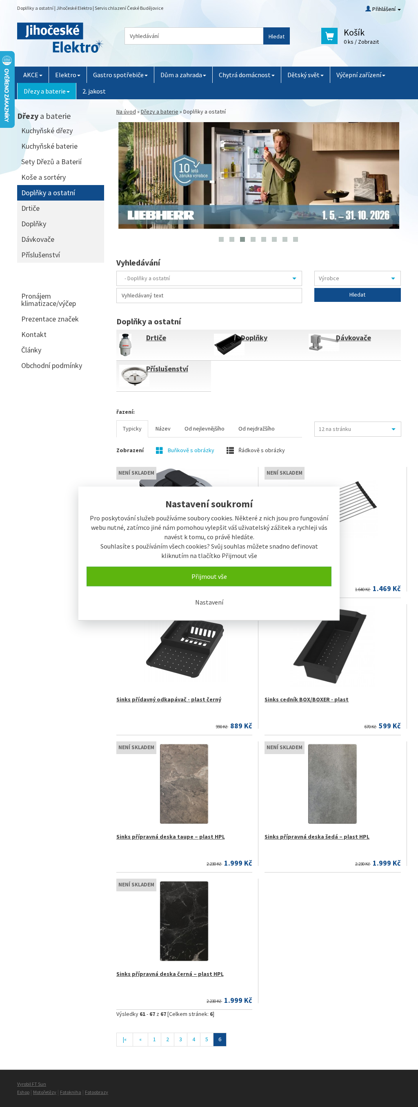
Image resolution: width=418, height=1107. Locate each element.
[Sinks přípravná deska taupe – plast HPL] (184, 783)
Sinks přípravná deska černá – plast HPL (170, 974)
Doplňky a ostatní (48, 192)
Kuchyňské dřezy (47, 130)
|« (125, 1039)
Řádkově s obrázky (261, 450)
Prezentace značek (50, 319)
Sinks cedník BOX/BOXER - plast (307, 699)
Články (31, 350)
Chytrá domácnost (245, 75)
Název (163, 428)
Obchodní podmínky (51, 365)
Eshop (23, 1092)
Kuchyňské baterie (49, 146)
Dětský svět (303, 75)
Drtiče (156, 337)
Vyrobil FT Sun (31, 1084)
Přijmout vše (209, 576)
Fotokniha (70, 1092)
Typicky (132, 428)
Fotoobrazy (96, 1092)
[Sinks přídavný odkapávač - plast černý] (184, 646)
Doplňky (254, 337)
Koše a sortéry (43, 177)
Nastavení (209, 602)
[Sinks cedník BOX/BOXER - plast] (332, 646)
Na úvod (126, 111)
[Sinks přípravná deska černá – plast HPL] (184, 921)
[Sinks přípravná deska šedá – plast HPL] (332, 783)
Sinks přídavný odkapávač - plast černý (168, 699)
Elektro (65, 75)
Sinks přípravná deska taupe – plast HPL (170, 836)
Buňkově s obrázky (190, 450)
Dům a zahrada (181, 75)
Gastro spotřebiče (118, 75)
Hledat (277, 36)
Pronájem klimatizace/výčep (48, 299)
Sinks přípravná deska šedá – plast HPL (317, 836)
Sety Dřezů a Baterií (51, 161)
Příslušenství (167, 368)
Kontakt (34, 334)
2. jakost (94, 91)
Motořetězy (44, 1092)
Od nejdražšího (256, 428)
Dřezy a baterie (45, 91)
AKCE (30, 75)
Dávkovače (353, 337)
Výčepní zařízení (358, 75)
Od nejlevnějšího (205, 428)
